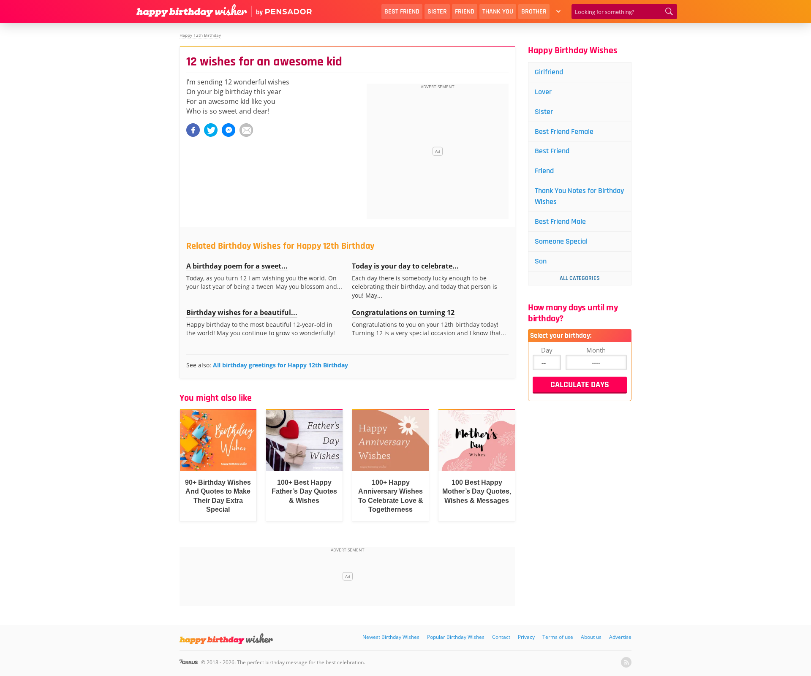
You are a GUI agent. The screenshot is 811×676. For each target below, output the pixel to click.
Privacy (526, 637)
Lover (543, 92)
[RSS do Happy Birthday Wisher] (626, 662)
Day (546, 350)
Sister (437, 11)
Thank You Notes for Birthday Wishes (579, 196)
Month (596, 350)
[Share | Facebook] (193, 130)
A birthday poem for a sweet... (237, 266)
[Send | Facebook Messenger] (228, 130)
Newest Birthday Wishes (390, 637)
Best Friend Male (560, 221)
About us (591, 637)
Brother (534, 11)
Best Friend (401, 11)
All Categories (580, 278)
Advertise (620, 637)
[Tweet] (211, 130)
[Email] (246, 130)
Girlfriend (549, 72)
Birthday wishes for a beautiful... (241, 312)
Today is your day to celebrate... (405, 266)
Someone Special (561, 241)
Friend (464, 11)
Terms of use (557, 637)
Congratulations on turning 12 (403, 312)
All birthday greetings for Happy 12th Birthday (280, 365)
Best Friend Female (564, 131)
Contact (501, 637)
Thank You (497, 11)
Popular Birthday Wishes (455, 637)
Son (541, 261)
